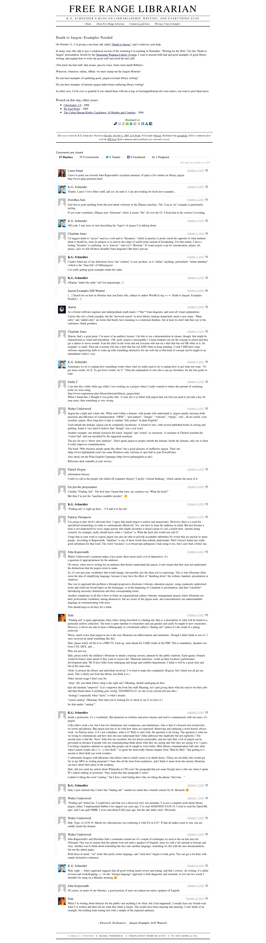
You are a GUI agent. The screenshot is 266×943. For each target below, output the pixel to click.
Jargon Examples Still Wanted (86, 291)
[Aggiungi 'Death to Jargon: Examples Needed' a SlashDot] (147, 124)
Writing (157, 135)
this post (108, 204)
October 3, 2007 (195, 187)
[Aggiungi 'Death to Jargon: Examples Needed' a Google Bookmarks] (135, 124)
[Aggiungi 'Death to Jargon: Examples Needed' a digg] (119, 124)
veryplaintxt (137, 935)
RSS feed (111, 139)
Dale (71, 615)
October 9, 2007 (195, 885)
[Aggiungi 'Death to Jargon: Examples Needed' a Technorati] (127, 124)
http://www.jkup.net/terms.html (85, 178)
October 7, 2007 (195, 785)
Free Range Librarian (133, 8)
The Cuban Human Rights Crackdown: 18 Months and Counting (100, 112)
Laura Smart (75, 170)
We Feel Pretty (72, 109)
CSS (195, 935)
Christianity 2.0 (72, 105)
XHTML (185, 935)
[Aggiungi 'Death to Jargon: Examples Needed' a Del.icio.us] (115, 124)
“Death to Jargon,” (121, 44)
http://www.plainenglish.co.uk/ (134, 456)
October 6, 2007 (195, 504)
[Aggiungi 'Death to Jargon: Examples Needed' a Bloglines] (143, 124)
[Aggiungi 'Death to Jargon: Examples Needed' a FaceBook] (150, 124)
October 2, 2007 (195, 170)
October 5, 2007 (195, 487)
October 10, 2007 (195, 898)
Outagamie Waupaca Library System (116, 54)
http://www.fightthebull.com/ (85, 452)
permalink (182, 135)
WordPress (116, 935)
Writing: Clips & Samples (168, 23)
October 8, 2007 (195, 865)
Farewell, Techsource (113, 923)
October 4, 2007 (195, 257)
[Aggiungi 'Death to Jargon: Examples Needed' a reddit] (123, 124)
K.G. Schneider (77, 187)
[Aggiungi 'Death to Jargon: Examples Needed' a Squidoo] (139, 124)
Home (88, 23)
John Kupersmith (78, 552)
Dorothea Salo (76, 200)
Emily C (73, 382)
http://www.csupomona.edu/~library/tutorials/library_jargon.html (104, 393)
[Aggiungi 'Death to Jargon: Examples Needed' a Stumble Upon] (131, 124)
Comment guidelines (139, 23)
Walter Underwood (79, 408)
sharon (72, 307)
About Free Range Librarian (110, 23)
